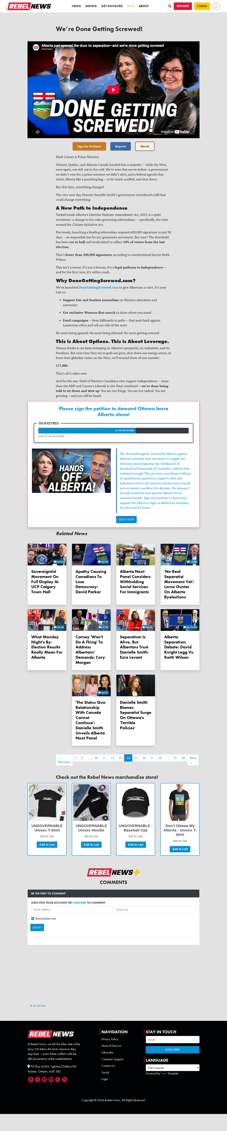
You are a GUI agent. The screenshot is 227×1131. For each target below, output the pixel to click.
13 (120, 758)
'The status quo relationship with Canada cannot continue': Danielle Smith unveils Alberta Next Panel (90, 720)
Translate (173, 1073)
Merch (144, 146)
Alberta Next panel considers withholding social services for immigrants (135, 581)
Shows (91, 6)
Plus (130, 6)
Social (105, 1072)
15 (136, 758)
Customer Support (112, 1059)
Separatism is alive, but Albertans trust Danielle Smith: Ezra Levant (134, 647)
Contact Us (108, 1066)
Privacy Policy (109, 1039)
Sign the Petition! (89, 146)
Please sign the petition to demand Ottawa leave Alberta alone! (113, 411)
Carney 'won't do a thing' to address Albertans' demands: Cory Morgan (90, 649)
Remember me (45, 918)
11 (104, 758)
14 (128, 758)
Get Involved (112, 6)
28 (183, 758)
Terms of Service (111, 1046)
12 (112, 758)
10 (96, 758)
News (76, 6)
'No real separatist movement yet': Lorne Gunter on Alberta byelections (179, 584)
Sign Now (126, 519)
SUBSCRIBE (79, 903)
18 (160, 758)
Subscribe (107, 1052)
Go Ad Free (39, 1005)
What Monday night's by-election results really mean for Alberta (47, 647)
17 (152, 758)
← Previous (64, 760)
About (144, 6)
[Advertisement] (113, 978)
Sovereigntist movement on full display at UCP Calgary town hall (45, 581)
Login (104, 1079)
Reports (120, 146)
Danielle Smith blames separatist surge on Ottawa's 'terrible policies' (135, 715)
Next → (193, 760)
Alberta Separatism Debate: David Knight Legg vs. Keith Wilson (179, 647)
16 (144, 758)
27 (175, 758)
